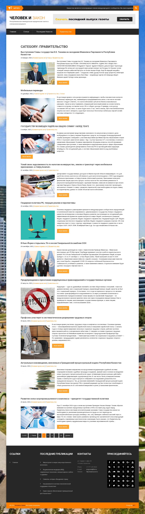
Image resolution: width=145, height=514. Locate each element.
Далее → (68, 435)
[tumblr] (114, 467)
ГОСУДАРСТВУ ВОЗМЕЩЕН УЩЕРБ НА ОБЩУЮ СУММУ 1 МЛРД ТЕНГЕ (55, 126)
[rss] (109, 476)
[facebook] (109, 462)
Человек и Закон (20, 505)
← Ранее (33, 435)
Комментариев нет (39, 58)
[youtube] (132, 462)
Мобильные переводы (32, 90)
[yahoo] (123, 467)
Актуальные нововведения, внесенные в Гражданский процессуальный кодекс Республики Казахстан (71, 363)
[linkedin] (118, 462)
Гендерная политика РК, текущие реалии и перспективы (48, 203)
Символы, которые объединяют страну (55, 479)
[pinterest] (123, 462)
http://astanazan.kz (92, 472)
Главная (13, 32)
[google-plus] (128, 462)
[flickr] (114, 476)
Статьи (26, 32)
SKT (134, 505)
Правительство (66, 32)
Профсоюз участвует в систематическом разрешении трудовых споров (56, 317)
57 (61, 435)
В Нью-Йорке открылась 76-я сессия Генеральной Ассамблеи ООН (53, 243)
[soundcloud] (114, 471)
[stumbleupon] (132, 467)
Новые (49, 58)
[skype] (109, 467)
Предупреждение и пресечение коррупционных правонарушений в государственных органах (66, 280)
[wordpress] (128, 471)
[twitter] (114, 462)
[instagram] (118, 467)
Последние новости (44, 32)
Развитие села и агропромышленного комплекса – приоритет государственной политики (65, 399)
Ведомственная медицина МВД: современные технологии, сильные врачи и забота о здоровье (56, 472)
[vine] (132, 471)
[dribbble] (128, 467)
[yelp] (123, 471)
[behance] (118, 471)
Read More (63, 82)
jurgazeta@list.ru (91, 469)
